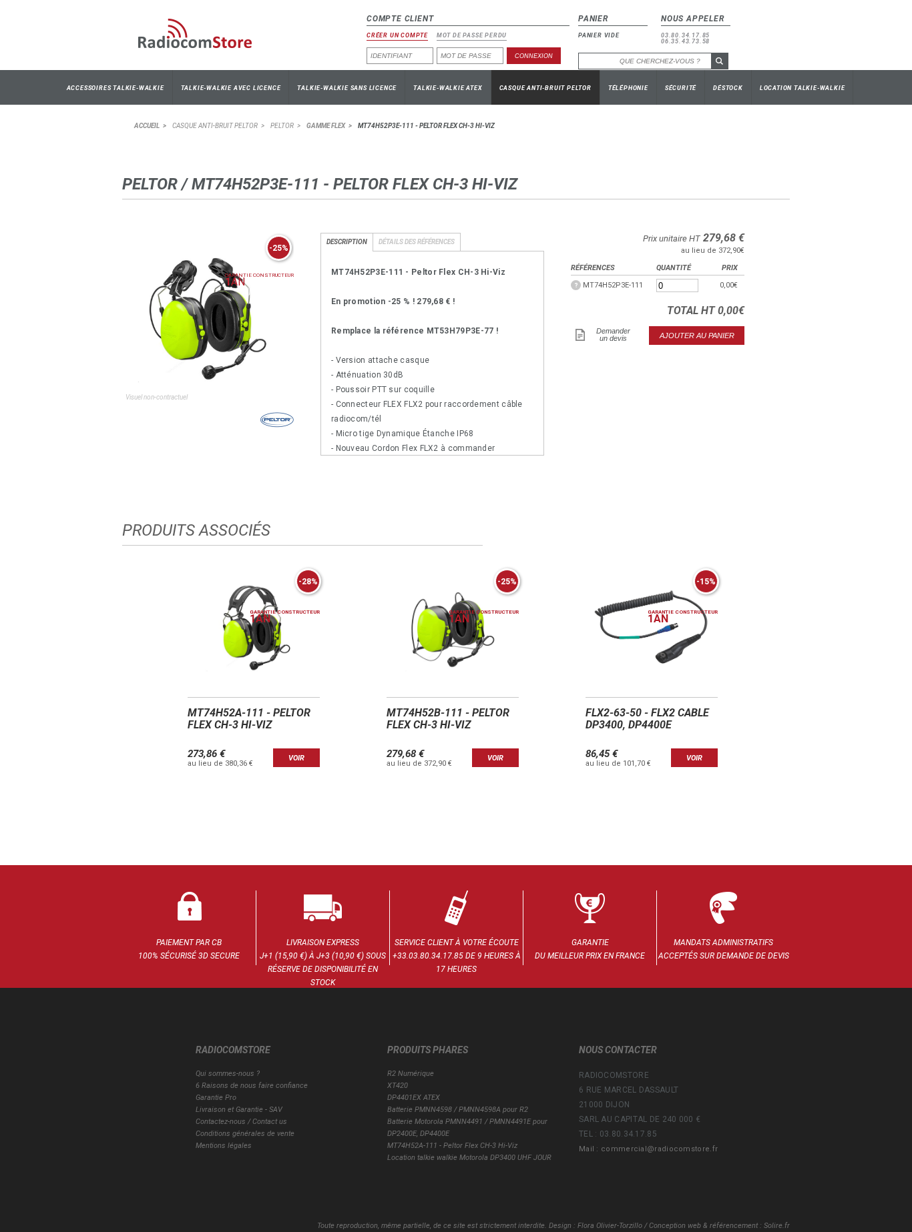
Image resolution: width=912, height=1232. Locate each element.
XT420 (397, 1085)
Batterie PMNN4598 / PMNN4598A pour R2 (457, 1109)
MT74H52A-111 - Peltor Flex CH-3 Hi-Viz (452, 1145)
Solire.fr (777, 1225)
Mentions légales (224, 1145)
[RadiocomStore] (205, 39)
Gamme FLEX (325, 125)
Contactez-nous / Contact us (241, 1121)
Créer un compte (397, 36)
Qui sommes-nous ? (228, 1073)
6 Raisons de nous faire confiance (252, 1085)
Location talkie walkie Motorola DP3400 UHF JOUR (469, 1157)
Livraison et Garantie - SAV (239, 1109)
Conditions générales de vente (245, 1133)
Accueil (147, 125)
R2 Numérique (410, 1073)
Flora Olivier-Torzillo (610, 1225)
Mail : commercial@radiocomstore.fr (648, 1149)
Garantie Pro (216, 1097)
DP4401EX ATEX (413, 1097)
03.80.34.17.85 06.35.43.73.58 (685, 39)
